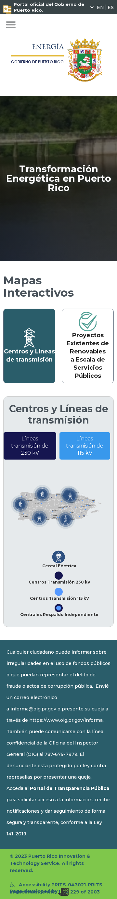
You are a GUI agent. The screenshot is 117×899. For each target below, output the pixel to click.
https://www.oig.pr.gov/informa (66, 720)
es (111, 7)
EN (100, 7)
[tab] (29, 346)
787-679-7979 (61, 754)
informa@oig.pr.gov (33, 709)
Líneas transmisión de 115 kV (84, 446)
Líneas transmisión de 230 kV (29, 446)
